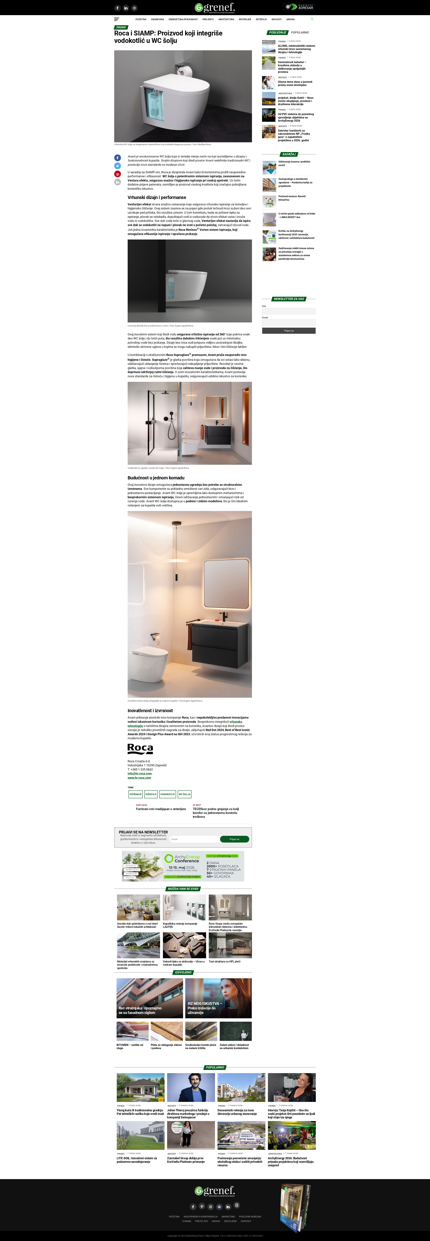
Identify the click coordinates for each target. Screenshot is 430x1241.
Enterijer (245, 19)
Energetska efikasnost (183, 19)
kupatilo (150, 794)
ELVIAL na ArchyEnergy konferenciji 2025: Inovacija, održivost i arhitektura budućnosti (296, 234)
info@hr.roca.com (140, 773)
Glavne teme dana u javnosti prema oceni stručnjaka (295, 83)
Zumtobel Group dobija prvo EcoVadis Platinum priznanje (186, 1160)
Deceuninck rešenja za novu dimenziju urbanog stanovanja (237, 1112)
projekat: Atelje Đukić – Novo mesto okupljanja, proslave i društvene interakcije (295, 101)
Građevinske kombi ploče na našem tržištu (200, 1046)
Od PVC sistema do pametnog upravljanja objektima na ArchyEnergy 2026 (296, 117)
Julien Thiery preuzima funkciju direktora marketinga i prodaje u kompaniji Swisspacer (188, 1114)
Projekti (208, 19)
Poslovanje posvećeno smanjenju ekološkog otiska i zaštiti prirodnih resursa (240, 1162)
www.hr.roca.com (139, 777)
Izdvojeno (230, 1221)
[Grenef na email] (117, 183)
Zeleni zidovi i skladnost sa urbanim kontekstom (234, 1046)
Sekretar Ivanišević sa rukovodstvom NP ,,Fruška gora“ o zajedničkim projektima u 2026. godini (294, 135)
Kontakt (246, 1221)
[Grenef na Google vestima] (219, 1206)
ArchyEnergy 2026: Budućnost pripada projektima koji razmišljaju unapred (291, 1162)
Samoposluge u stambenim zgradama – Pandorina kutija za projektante (295, 182)
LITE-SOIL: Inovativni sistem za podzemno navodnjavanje (137, 1160)
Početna (141, 19)
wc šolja (184, 794)
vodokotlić (167, 794)
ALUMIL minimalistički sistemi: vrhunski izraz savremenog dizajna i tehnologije (297, 49)
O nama (186, 1221)
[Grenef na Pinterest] (118, 175)
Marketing (228, 1216)
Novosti (277, 19)
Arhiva (290, 19)
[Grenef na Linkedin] (228, 1206)
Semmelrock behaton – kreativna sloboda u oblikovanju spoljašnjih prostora (292, 67)
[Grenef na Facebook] (117, 158)
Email (265, 317)
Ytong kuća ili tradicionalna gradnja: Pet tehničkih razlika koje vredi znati (140, 1112)
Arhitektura (226, 19)
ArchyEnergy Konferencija (201, 1216)
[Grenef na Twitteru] (117, 166)
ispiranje (135, 794)
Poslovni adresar (250, 1216)
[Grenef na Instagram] (210, 1206)
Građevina (157, 19)
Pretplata (201, 1221)
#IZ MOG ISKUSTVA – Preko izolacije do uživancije (205, 1008)
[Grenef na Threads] (236, 1205)
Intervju (261, 19)
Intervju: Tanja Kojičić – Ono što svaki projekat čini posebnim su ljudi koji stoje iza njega (291, 1114)
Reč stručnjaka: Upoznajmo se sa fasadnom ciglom (140, 1010)
